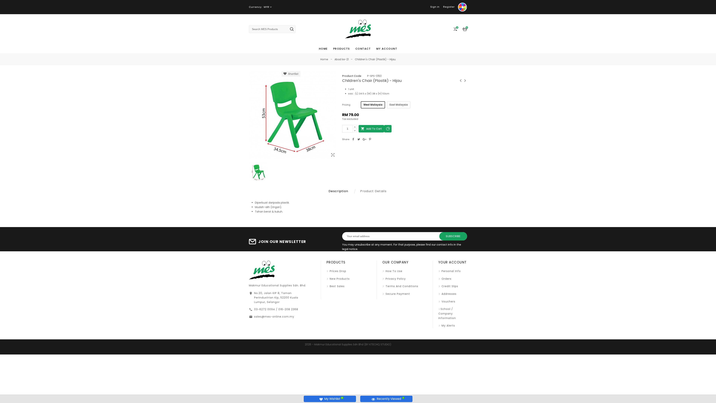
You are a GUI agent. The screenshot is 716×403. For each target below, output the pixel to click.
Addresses (448, 294)
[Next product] (465, 80)
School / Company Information (447, 313)
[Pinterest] (370, 139)
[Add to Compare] (388, 128)
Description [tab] (338, 191)
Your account (452, 262)
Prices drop (337, 271)
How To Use (393, 271)
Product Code (351, 76)
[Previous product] (461, 80)
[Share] (353, 139)
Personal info (451, 271)
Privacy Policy (395, 279)
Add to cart (371, 129)
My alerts (448, 325)
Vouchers (448, 301)
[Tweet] (359, 139)
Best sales (337, 286)
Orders (446, 279)
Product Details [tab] (373, 191)
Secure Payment (397, 294)
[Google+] (364, 139)
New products (339, 279)
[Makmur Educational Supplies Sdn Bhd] (262, 270)
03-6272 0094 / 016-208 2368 (276, 309)
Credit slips (449, 286)
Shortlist (293, 74)
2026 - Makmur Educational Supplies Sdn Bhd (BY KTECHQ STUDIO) (348, 344)
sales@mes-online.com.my (274, 316)
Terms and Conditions (401, 286)
